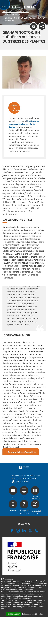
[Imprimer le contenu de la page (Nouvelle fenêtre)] (34, 26)
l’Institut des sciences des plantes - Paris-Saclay (24, 124)
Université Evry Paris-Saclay (15, 11)
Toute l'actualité (13, 14)
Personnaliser (13, 614)
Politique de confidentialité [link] (32, 614)
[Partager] (42, 26)
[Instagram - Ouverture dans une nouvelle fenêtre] (18, 531)
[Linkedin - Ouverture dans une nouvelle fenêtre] (24, 531)
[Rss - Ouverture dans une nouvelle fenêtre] (36, 531)
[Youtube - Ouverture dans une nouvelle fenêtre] (30, 531)
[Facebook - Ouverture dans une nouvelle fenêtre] (12, 531)
